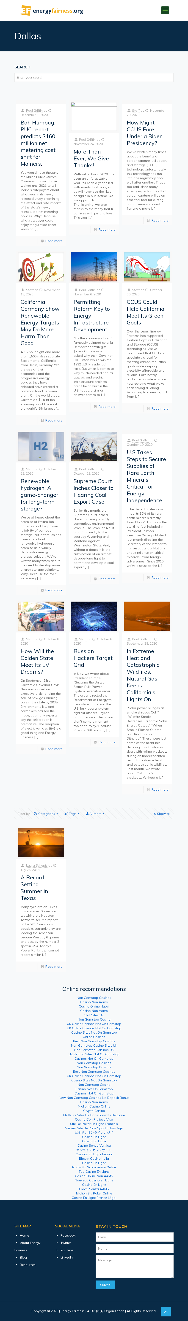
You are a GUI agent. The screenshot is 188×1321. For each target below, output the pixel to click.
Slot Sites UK (94, 1015)
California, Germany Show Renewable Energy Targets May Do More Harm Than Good (40, 322)
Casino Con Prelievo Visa (94, 1119)
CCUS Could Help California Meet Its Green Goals (145, 312)
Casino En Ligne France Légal (94, 1198)
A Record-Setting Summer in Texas (34, 887)
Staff (136, 110)
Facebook (68, 1235)
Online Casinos (94, 1037)
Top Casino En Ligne (94, 1172)
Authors (95, 814)
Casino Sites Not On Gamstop (94, 1032)
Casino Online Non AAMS (94, 1176)
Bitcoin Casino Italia (94, 1158)
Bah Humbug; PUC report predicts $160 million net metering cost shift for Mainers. (38, 143)
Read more (53, 241)
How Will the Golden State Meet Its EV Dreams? (37, 661)
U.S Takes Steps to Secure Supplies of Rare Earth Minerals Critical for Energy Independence (146, 476)
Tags (72, 814)
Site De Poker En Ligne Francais (94, 1124)
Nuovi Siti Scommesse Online (94, 1167)
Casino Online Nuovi (94, 1006)
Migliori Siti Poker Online (94, 1193)
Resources (28, 1265)
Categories (46, 814)
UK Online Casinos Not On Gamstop (94, 1024)
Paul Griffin (34, 110)
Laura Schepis (36, 865)
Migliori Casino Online (94, 1106)
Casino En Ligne (94, 1137)
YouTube (67, 1250)
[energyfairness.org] (52, 10)
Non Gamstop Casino (94, 1019)
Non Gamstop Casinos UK (94, 1050)
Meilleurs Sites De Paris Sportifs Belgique (94, 1115)
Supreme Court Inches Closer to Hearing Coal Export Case (93, 491)
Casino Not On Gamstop (94, 1089)
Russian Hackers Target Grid (93, 658)
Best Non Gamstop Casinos (94, 1041)
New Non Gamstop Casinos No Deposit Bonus (94, 1098)
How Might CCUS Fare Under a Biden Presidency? (145, 132)
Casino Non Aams (94, 1002)
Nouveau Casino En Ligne (94, 1180)
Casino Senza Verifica (94, 1145)
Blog (23, 1257)
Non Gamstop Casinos (94, 998)
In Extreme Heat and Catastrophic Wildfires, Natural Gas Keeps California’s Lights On (143, 675)
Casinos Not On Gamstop (94, 1058)
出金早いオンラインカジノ (94, 1132)
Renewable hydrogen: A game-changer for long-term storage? (39, 495)
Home (24, 1235)
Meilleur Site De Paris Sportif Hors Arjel (94, 1128)
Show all (163, 814)
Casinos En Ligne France (94, 1154)
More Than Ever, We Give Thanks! (91, 158)
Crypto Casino (94, 1111)
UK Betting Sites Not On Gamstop (94, 1054)
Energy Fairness (73, 1311)
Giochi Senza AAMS (94, 1189)
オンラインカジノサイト (94, 1150)
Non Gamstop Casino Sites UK (94, 1045)
